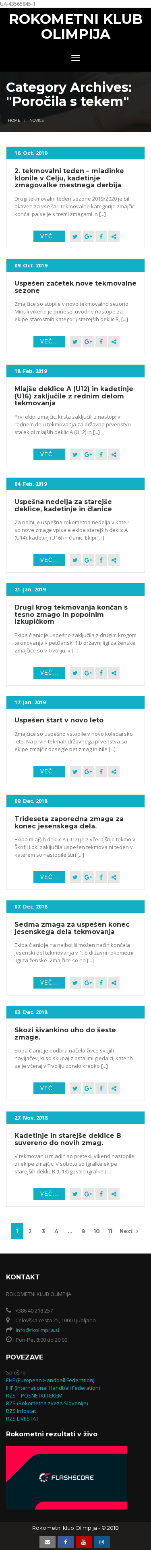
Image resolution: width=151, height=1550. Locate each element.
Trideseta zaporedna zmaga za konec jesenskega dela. (69, 822)
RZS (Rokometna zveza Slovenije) (47, 1403)
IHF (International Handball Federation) (53, 1387)
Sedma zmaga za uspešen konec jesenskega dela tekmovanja (72, 928)
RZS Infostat (21, 1410)
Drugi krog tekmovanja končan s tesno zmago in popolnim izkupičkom (71, 614)
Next (126, 1231)
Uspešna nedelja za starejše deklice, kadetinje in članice (63, 505)
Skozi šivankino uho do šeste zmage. (65, 1033)
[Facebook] (101, 236)
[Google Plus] (88, 236)
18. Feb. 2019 (30, 371)
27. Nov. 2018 (31, 1117)
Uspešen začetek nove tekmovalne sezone (75, 287)
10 (96, 1231)
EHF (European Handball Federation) (50, 1380)
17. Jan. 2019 (30, 702)
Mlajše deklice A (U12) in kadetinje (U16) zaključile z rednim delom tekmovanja (73, 396)
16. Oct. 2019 (30, 153)
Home (14, 120)
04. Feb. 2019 (30, 483)
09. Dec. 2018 (30, 801)
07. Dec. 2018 (30, 906)
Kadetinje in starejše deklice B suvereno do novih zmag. (67, 1139)
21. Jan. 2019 (30, 589)
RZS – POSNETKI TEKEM (34, 1395)
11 (110, 1231)
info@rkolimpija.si (37, 1330)
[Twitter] (75, 236)
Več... (49, 236)
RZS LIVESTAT (22, 1418)
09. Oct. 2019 (30, 265)
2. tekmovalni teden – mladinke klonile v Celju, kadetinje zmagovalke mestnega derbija (69, 178)
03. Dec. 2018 (30, 1012)
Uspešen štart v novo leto (58, 720)
